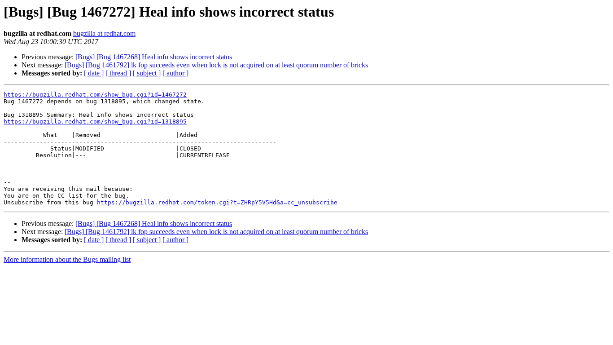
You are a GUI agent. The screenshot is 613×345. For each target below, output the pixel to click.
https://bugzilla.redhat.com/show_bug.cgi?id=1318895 (95, 121)
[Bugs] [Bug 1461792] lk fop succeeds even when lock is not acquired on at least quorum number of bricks (216, 65)
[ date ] (94, 73)
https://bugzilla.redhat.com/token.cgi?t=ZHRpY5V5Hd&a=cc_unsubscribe (217, 202)
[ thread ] (118, 73)
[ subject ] (147, 73)
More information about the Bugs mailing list (67, 259)
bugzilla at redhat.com (104, 33)
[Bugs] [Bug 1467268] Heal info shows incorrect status (153, 57)
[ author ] (175, 73)
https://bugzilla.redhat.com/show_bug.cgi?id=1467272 (95, 94)
